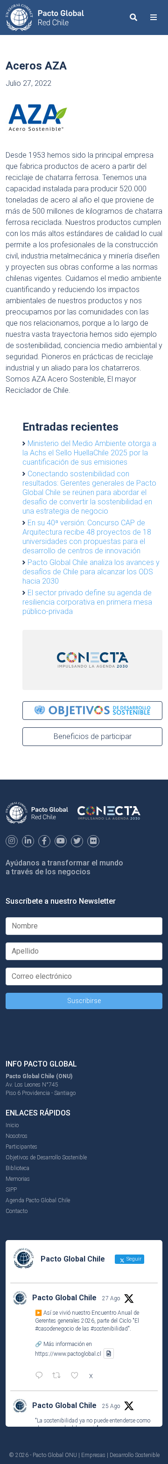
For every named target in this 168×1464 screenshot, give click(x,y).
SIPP (11, 1189)
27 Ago (111, 1298)
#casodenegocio (54, 1328)
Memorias (18, 1179)
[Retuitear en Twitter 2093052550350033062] (59, 1376)
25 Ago (111, 1406)
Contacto (17, 1211)
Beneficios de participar (93, 736)
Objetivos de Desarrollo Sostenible (46, 1157)
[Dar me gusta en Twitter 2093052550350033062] (77, 1376)
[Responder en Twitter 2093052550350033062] (41, 1376)
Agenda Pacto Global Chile (38, 1200)
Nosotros (17, 1136)
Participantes (21, 1146)
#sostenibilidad (109, 1328)
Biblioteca (17, 1168)
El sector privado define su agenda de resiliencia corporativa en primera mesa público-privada (87, 602)
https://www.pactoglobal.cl (68, 1353)
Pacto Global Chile (64, 1297)
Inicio (12, 1125)
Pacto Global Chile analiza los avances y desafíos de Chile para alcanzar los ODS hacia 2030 (91, 572)
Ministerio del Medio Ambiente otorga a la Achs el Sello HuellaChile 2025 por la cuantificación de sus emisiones (89, 453)
